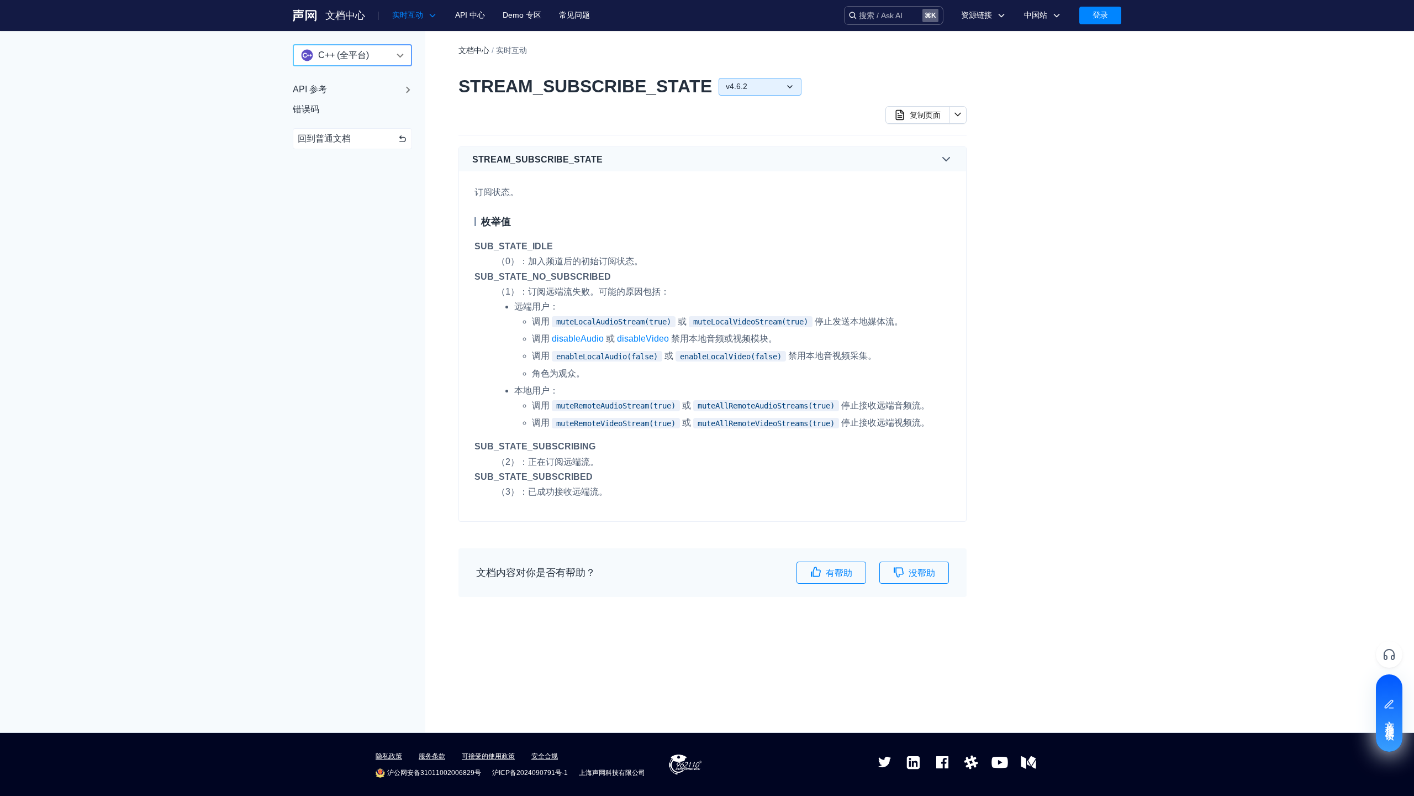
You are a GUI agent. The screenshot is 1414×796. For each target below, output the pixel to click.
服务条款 (432, 756)
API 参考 (310, 89)
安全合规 (544, 756)
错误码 (306, 109)
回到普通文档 (324, 138)
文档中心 (345, 15)
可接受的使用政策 (488, 756)
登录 (1100, 15)
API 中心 (470, 15)
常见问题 (574, 15)
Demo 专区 (522, 15)
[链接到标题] (607, 159)
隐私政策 (389, 756)
